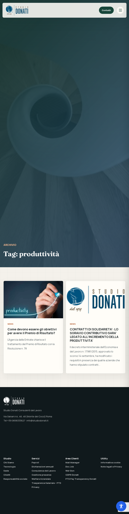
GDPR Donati (72, 474)
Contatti (106, 10)
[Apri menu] (120, 10)
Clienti (6, 474)
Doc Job (69, 466)
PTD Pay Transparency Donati (80, 478)
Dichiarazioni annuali (43, 466)
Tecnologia (9, 466)
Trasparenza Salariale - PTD (46, 483)
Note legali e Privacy (111, 466)
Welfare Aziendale (41, 478)
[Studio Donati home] (17, 10)
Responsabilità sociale (15, 478)
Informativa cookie (110, 462)
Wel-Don (69, 470)
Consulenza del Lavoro (44, 470)
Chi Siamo (8, 462)
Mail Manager (72, 462)
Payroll (35, 462)
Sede (6, 470)
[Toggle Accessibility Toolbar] (121, 506)
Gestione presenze (41, 474)
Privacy (35, 487)
